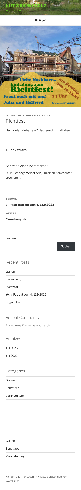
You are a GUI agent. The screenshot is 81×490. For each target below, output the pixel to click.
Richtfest (12, 287)
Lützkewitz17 (26, 5)
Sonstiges (19, 150)
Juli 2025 (12, 348)
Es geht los (13, 302)
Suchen (11, 238)
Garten (10, 271)
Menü (42, 20)
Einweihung (13, 279)
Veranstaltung (15, 395)
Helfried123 (41, 115)
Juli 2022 (12, 355)
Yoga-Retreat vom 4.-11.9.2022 (26, 294)
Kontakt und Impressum (20, 476)
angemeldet (27, 173)
